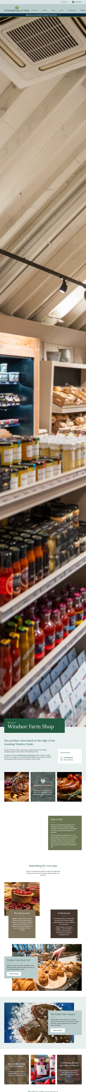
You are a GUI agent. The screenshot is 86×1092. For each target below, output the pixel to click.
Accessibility (78, 2)
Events (61, 10)
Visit (53, 10)
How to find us (68, 760)
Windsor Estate (31, 757)
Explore (45, 10)
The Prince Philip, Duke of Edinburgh (23, 755)
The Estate (34, 10)
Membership (72, 10)
